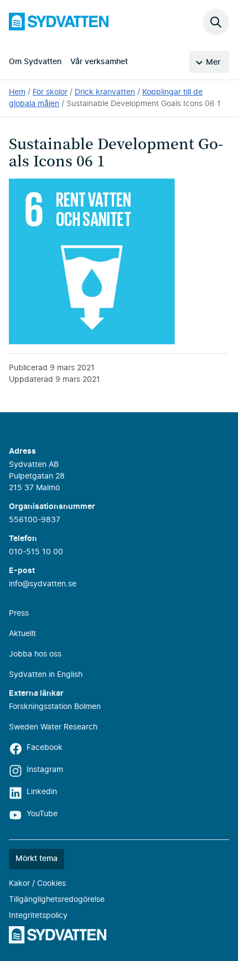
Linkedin (42, 792)
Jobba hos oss (35, 654)
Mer (213, 62)
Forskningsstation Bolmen (55, 707)
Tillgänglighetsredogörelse (57, 900)
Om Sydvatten (35, 62)
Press (19, 613)
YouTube (42, 814)
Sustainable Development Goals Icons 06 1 (143, 104)
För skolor (50, 92)
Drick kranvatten (105, 92)
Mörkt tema (36, 859)
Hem (17, 92)
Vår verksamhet (99, 62)
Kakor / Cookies (37, 884)
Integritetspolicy (38, 916)
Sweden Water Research (53, 727)
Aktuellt (22, 634)
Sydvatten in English (45, 675)
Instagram (45, 770)
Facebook (45, 748)
